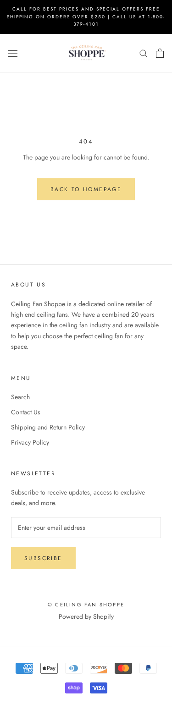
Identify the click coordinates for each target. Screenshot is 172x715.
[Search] (143, 53)
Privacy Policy (30, 442)
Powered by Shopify (86, 616)
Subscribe (43, 558)
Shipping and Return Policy (48, 427)
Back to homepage (86, 189)
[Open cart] (160, 53)
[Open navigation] (12, 53)
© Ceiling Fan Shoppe (86, 604)
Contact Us (25, 412)
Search (20, 397)
